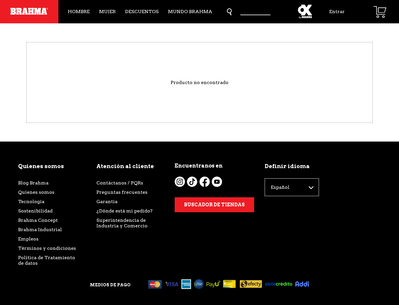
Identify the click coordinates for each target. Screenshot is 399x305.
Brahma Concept (38, 220)
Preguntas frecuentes (122, 192)
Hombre (79, 11)
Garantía (106, 201)
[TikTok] (192, 182)
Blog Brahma (33, 183)
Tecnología (31, 201)
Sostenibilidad (35, 211)
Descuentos (142, 11)
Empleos (28, 239)
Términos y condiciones (47, 248)
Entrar (337, 11)
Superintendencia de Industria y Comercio (122, 223)
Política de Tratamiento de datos (46, 260)
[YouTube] (217, 182)
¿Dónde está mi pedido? (124, 211)
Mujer (107, 11)
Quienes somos (36, 192)
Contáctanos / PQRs (119, 183)
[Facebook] (205, 182)
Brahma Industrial (40, 229)
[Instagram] (180, 182)
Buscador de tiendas (214, 205)
